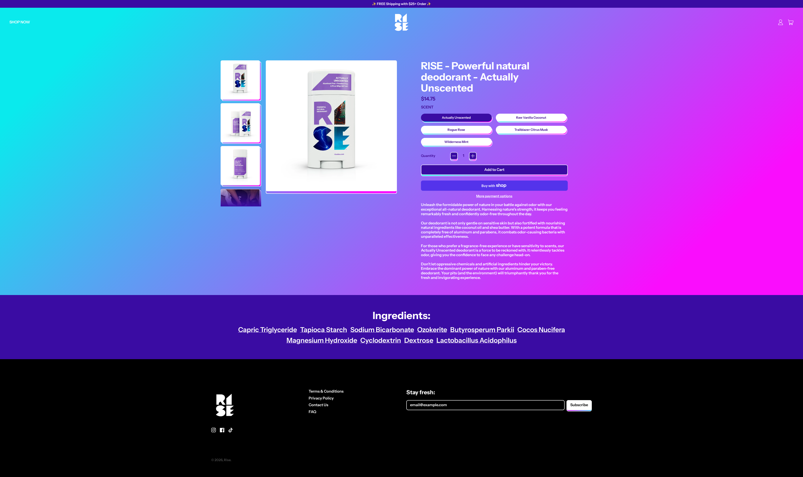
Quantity (428, 156)
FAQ (312, 412)
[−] (454, 156)
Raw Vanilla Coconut (531, 118)
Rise (227, 460)
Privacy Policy (321, 398)
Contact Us (318, 405)
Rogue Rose (456, 130)
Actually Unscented (456, 118)
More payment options (494, 196)
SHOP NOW (19, 22)
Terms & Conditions (326, 391)
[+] (473, 156)
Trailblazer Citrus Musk (531, 130)
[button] (240, 80)
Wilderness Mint (456, 142)
